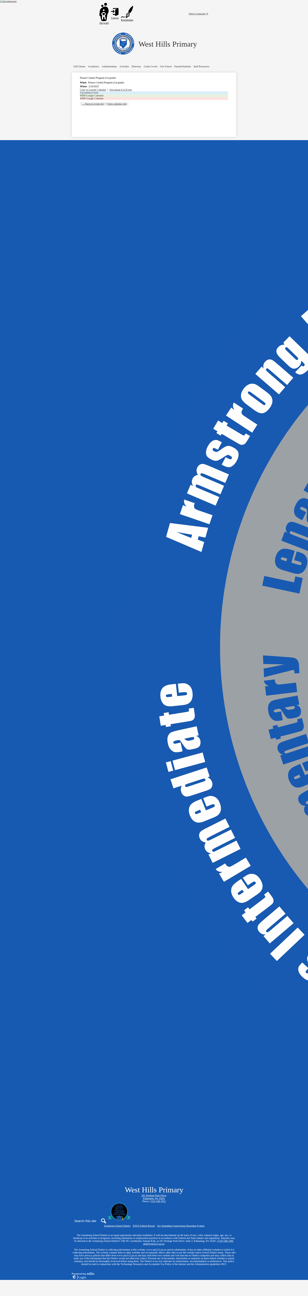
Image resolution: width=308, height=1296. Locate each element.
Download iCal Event (121, 89)
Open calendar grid (117, 104)
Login (79, 1277)
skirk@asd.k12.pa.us (153, 1243)
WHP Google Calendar (91, 95)
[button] (93, 66)
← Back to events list (93, 104)
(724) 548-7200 (225, 1241)
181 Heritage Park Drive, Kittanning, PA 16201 (154, 1197)
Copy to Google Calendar (93, 89)
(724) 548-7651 (158, 1201)
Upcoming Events (89, 92)
